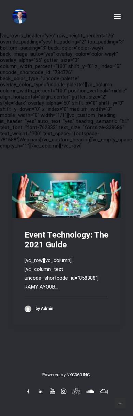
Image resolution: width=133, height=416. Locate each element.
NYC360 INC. (78, 374)
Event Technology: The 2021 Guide (66, 239)
